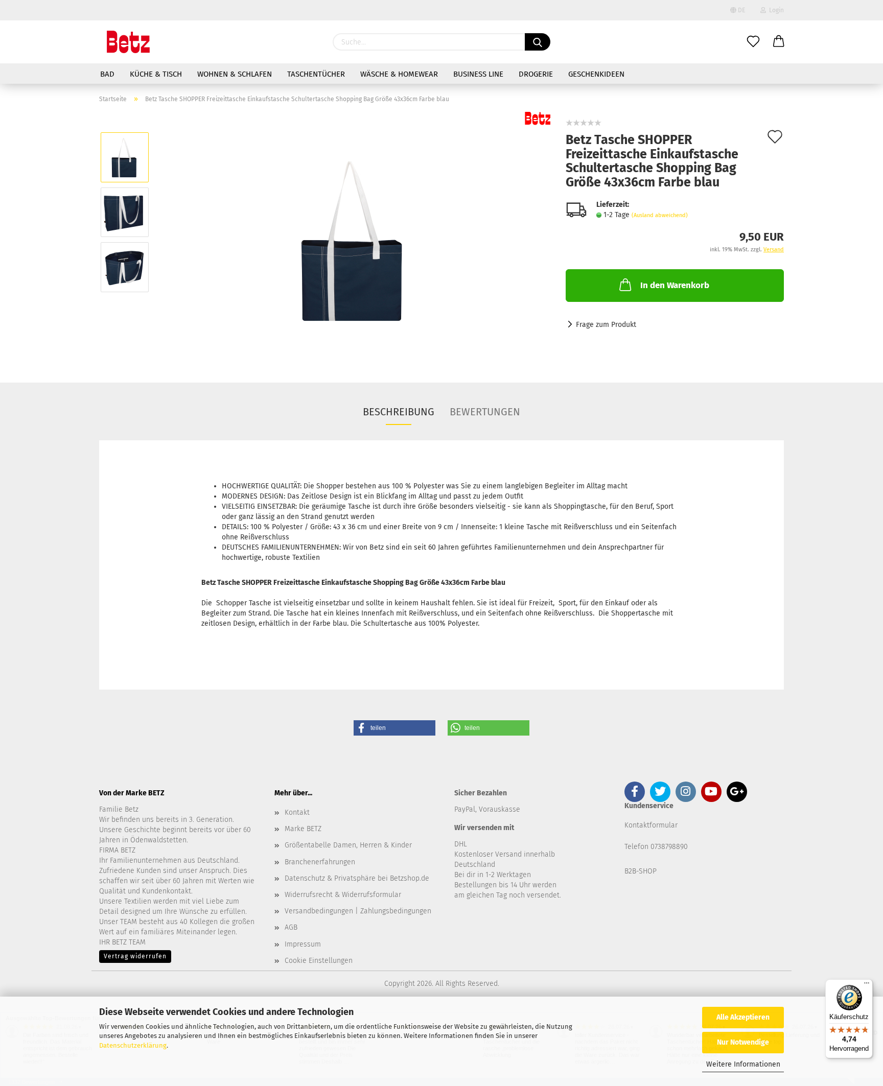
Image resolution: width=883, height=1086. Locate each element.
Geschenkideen (596, 74)
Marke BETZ (303, 828)
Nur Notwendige (743, 1042)
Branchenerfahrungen (320, 862)
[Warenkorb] (779, 41)
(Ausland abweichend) (660, 215)
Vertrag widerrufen (135, 956)
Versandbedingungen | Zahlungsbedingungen (358, 911)
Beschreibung (398, 412)
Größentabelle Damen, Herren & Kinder (348, 845)
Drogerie (536, 74)
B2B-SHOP (640, 871)
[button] (394, 728)
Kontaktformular (651, 825)
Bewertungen (485, 412)
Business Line (478, 74)
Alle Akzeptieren (743, 1017)
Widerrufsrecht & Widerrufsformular (343, 894)
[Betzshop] (128, 41)
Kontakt (297, 812)
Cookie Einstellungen (319, 960)
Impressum (303, 944)
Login (775, 10)
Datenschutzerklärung (133, 1045)
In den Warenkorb (674, 285)
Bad (107, 74)
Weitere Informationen (743, 1064)
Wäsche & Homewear (399, 74)
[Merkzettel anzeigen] (753, 41)
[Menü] (867, 985)
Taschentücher (316, 74)
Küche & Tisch (156, 74)
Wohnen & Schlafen (234, 74)
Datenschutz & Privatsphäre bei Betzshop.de (357, 878)
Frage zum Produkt (606, 324)
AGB (291, 927)
